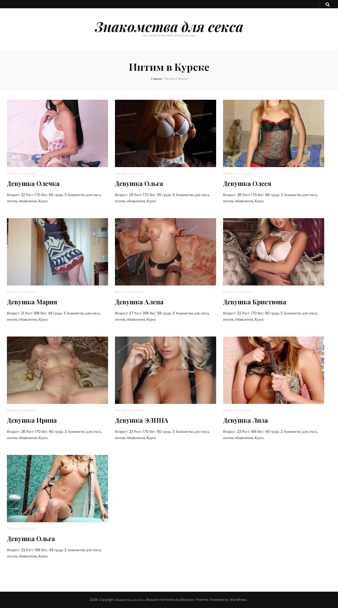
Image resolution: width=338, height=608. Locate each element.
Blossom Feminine (160, 599)
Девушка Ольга (139, 183)
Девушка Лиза (245, 420)
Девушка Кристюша (254, 301)
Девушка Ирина (32, 420)
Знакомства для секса (169, 26)
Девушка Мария (32, 301)
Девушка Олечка (33, 183)
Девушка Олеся (247, 183)
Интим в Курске (21, 173)
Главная (156, 78)
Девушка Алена (139, 301)
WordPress (238, 599)
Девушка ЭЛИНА (141, 420)
